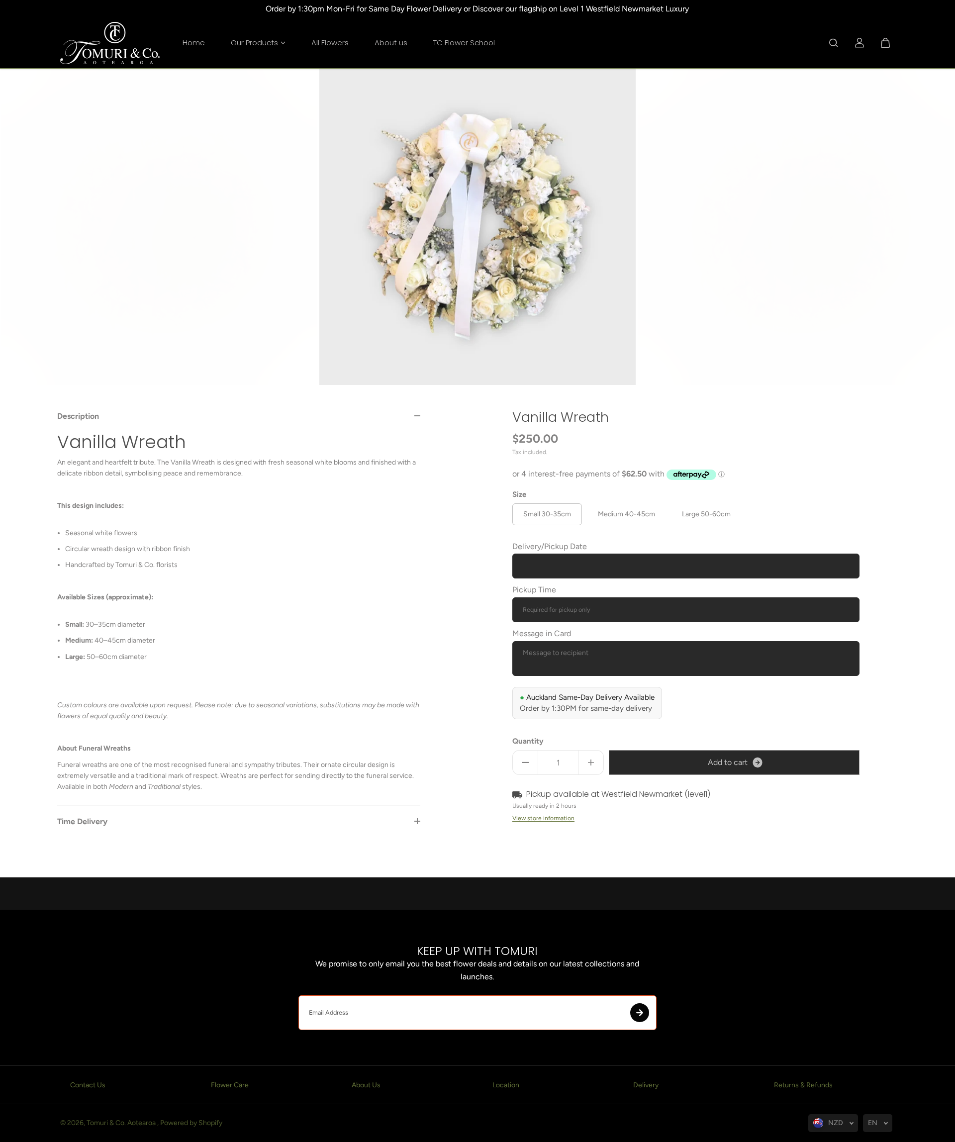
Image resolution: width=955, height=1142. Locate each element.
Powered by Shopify (191, 1123)
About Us (366, 1085)
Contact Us (87, 1085)
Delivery (646, 1085)
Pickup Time (534, 589)
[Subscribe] (639, 1012)
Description (78, 416)
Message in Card (541, 633)
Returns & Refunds (803, 1085)
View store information (543, 818)
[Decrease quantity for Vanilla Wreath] (525, 762)
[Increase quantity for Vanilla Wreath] (591, 762)
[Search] (833, 42)
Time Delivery (82, 821)
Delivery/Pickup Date (549, 546)
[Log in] (859, 42)
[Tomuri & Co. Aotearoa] (110, 43)
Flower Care (230, 1085)
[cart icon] (885, 42)
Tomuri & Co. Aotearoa (122, 1123)
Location (505, 1085)
